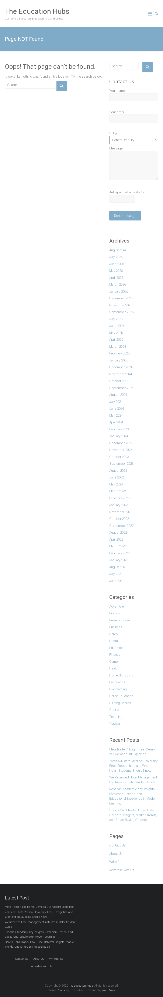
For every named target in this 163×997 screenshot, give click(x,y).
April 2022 (116, 539)
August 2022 (118, 532)
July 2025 (115, 319)
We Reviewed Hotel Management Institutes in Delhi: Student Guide (133, 779)
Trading (114, 723)
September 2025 (121, 312)
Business (115, 627)
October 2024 (119, 381)
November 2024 (120, 374)
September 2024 (121, 388)
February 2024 (119, 429)
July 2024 (115, 402)
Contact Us (117, 845)
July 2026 (115, 257)
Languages (117, 682)
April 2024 (116, 422)
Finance (115, 655)
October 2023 (119, 457)
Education (116, 648)
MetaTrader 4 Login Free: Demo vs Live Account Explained (132, 751)
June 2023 (116, 477)
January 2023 (118, 505)
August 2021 (118, 567)
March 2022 (117, 546)
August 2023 (118, 471)
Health (113, 668)
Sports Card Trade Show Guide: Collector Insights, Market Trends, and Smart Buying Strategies (133, 815)
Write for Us (117, 862)
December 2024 (120, 367)
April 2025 (116, 340)
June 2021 (116, 581)
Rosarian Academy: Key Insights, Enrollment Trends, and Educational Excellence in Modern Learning (133, 796)
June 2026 (116, 264)
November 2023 (120, 450)
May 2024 (116, 415)
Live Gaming (118, 689)
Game (113, 662)
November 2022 (120, 512)
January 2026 (118, 291)
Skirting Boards (120, 703)
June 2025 (116, 326)
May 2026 (116, 271)
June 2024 (116, 408)
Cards (113, 634)
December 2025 (120, 298)
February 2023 (119, 498)
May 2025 (116, 333)
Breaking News (120, 620)
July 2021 (115, 574)
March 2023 (117, 491)
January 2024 (118, 436)
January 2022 (118, 560)
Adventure (116, 606)
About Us (115, 854)
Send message (125, 216)
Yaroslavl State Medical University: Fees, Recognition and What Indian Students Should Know (133, 766)
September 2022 (121, 526)
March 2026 (117, 284)
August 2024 (118, 395)
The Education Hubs (37, 11)
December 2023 (120, 443)
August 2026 (118, 250)
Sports (114, 710)
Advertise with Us (121, 870)
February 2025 (119, 353)
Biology (114, 613)
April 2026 (116, 278)
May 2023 (116, 484)
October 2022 (119, 519)
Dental (113, 641)
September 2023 (121, 464)
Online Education (121, 696)
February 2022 (119, 553)
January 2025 (118, 360)
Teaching (115, 717)
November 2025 (120, 305)
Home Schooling (121, 675)
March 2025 (117, 347)
